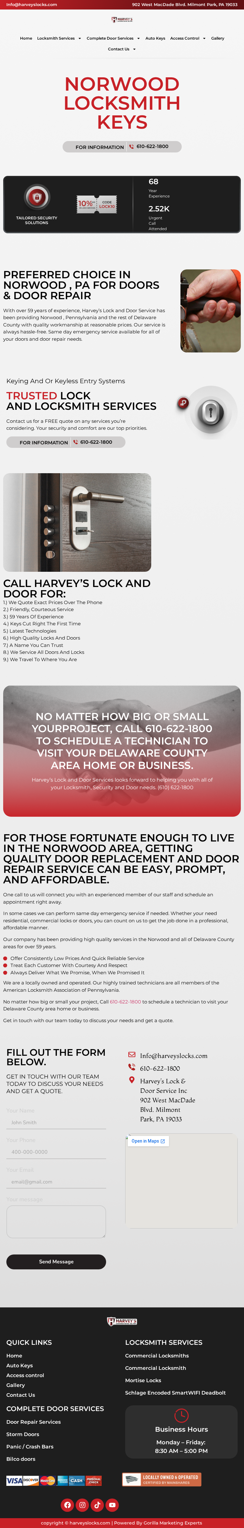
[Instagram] (82, 1505)
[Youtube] (112, 1505)
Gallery (217, 38)
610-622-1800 (125, 1002)
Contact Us (118, 49)
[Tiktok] (97, 1505)
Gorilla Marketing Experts (173, 1523)
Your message (24, 1199)
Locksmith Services (56, 38)
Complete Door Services (110, 38)
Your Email (20, 1170)
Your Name (20, 1111)
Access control (184, 38)
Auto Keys (155, 38)
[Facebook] (67, 1505)
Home (26, 38)
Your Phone (21, 1140)
